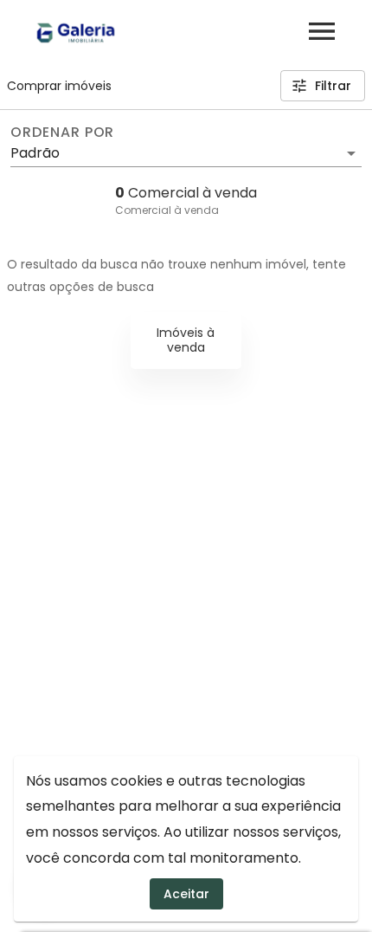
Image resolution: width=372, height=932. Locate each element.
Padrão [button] (35, 153)
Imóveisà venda (186, 340)
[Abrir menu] (322, 31)
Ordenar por (62, 132)
